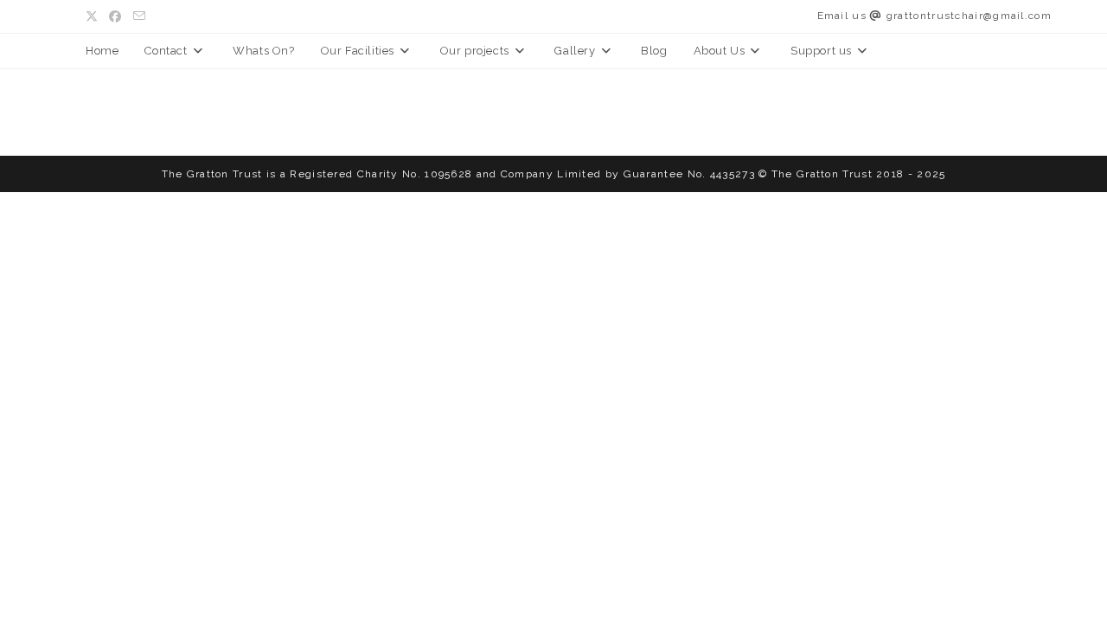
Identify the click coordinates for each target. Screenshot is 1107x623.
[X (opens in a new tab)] (95, 16)
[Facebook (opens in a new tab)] (115, 16)
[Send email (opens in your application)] (139, 16)
